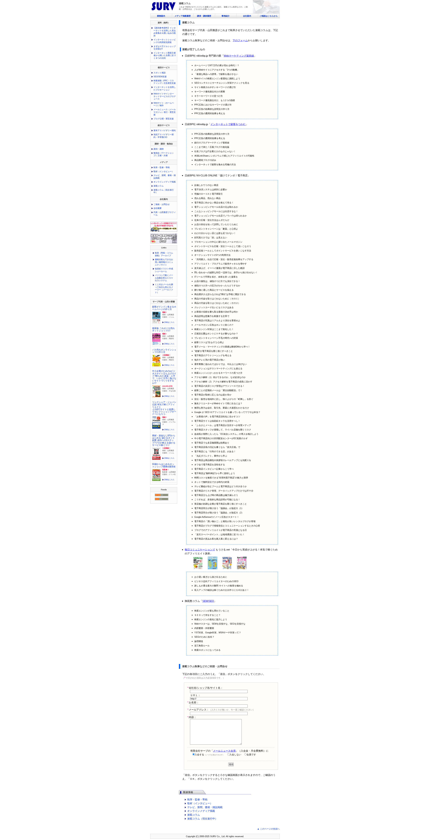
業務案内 (161, 16)
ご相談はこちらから (269, 16)
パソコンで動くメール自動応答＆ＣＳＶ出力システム (164, 278)
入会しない (235, 754)
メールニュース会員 (224, 750)
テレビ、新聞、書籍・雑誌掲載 (205, 807)
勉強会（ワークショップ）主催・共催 (164, 154)
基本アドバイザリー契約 (165, 130)
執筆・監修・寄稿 (197, 799)
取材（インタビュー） (199, 803)
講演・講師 (159, 149)
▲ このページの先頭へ (268, 829)
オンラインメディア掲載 (201, 810)
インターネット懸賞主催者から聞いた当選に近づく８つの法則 (165, 55)
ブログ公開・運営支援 (164, 119)
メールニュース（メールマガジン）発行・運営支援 (165, 112)
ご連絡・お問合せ (162, 204)
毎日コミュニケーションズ (200, 549)
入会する (209, 754)
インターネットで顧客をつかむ (228, 124)
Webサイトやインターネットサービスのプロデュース (165, 96)
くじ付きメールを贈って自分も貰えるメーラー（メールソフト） (164, 288)
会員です (251, 754)
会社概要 (158, 208)
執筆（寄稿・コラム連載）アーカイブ (164, 254)
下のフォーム (240, 40)
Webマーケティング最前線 (239, 55)
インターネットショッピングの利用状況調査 (165, 40)
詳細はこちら (169, 322)
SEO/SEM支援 (160, 76)
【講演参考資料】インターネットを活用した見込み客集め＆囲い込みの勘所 (165, 32)
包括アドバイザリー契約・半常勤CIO (164, 135)
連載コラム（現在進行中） (202, 818)
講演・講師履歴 (204, 16)
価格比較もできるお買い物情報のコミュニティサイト (164, 262)
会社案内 (247, 16)
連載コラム (193, 814)
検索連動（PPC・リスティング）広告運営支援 (165, 81)
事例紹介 (226, 16)
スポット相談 (160, 73)
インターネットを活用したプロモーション (165, 88)
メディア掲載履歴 (183, 16)
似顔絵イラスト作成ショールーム (164, 270)
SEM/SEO (208, 601)
